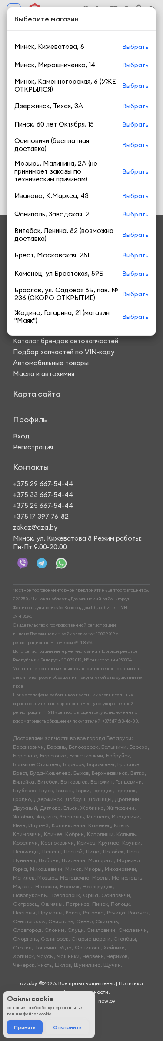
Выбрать (135, 47)
